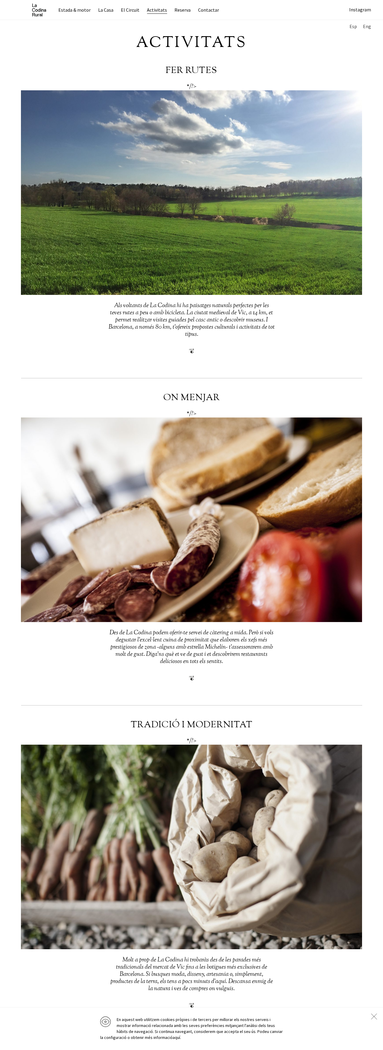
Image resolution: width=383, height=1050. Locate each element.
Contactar (208, 10)
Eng (367, 26)
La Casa (105, 10)
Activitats (157, 10)
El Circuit (130, 10)
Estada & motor (74, 10)
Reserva (182, 10)
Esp (353, 26)
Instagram (360, 10)
